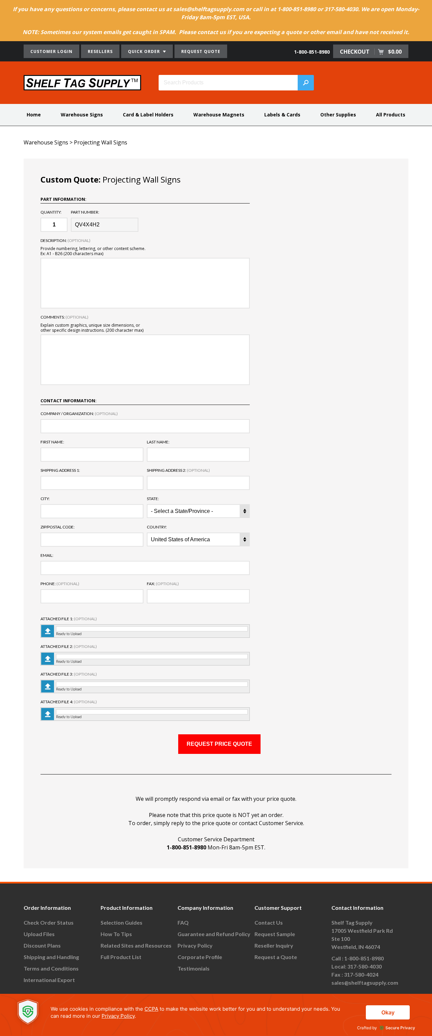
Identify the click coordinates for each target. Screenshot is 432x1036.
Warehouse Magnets (218, 114)
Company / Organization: (79, 414)
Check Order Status (49, 922)
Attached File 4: (68, 702)
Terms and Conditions (51, 968)
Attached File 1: (68, 619)
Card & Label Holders (148, 114)
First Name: (52, 442)
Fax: (163, 584)
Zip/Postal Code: (57, 527)
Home (34, 114)
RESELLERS (100, 51)
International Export (49, 980)
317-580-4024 (361, 974)
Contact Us (268, 922)
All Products (390, 114)
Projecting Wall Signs (100, 142)
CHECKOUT (371, 51)
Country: (157, 527)
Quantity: (50, 212)
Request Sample (274, 934)
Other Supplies (338, 114)
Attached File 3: (68, 674)
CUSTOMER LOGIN (51, 51)
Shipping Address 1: (60, 470)
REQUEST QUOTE (200, 51)
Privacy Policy (195, 945)
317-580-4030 (364, 966)
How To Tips (116, 934)
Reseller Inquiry (273, 945)
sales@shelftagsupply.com (364, 982)
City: (45, 499)
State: (153, 499)
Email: (46, 555)
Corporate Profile (200, 957)
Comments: (64, 317)
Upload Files (39, 934)
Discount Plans (42, 945)
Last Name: (158, 442)
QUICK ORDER (144, 51)
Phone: (59, 584)
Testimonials (194, 968)
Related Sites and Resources (136, 945)
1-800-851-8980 (312, 52)
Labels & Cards (282, 114)
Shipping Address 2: (178, 470)
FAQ (183, 922)
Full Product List (121, 957)
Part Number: (85, 212)
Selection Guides (121, 922)
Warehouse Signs (82, 114)
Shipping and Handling (51, 957)
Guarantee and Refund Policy (214, 934)
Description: (65, 241)
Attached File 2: (68, 647)
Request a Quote (275, 957)
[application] (216, 1015)
